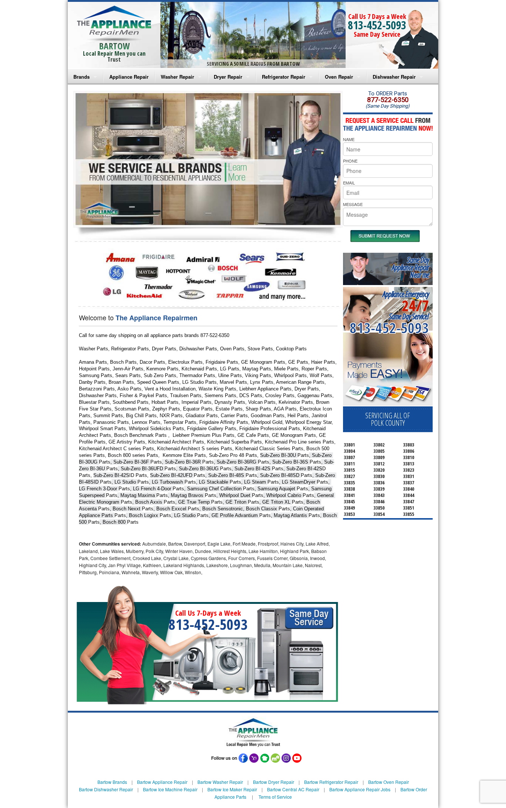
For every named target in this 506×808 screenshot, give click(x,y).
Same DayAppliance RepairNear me (410, 267)
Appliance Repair (129, 76)
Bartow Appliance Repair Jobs (359, 789)
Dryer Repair (228, 76)
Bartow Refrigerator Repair (331, 782)
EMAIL (349, 183)
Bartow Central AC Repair (293, 789)
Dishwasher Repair (394, 76)
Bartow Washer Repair (220, 782)
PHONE (350, 161)
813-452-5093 (377, 25)
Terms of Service (275, 797)
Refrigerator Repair (283, 76)
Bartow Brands (112, 782)
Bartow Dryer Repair (273, 782)
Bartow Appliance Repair (162, 782)
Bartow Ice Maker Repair (232, 789)
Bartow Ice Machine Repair (170, 789)
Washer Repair (177, 76)
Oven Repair (339, 76)
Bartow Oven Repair (388, 782)
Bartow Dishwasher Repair (106, 789)
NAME (348, 139)
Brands (81, 76)
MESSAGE (353, 204)
